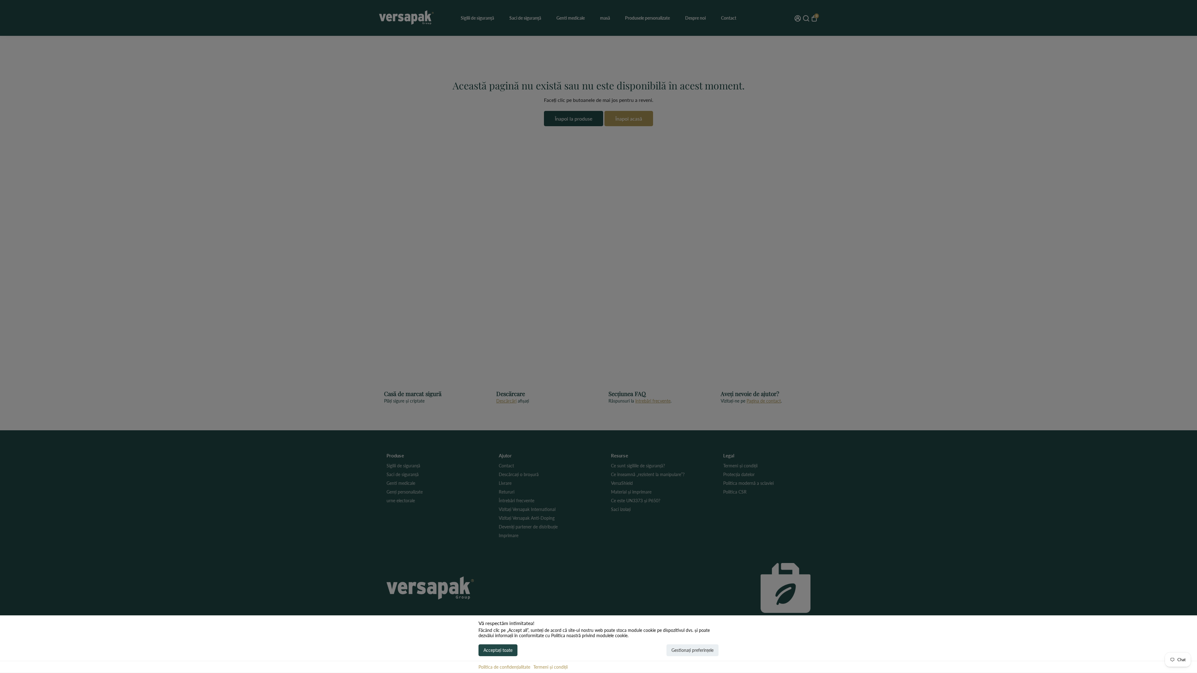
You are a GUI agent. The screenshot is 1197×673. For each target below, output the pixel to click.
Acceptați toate (497, 650)
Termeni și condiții (550, 667)
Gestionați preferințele (692, 650)
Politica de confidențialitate (504, 667)
